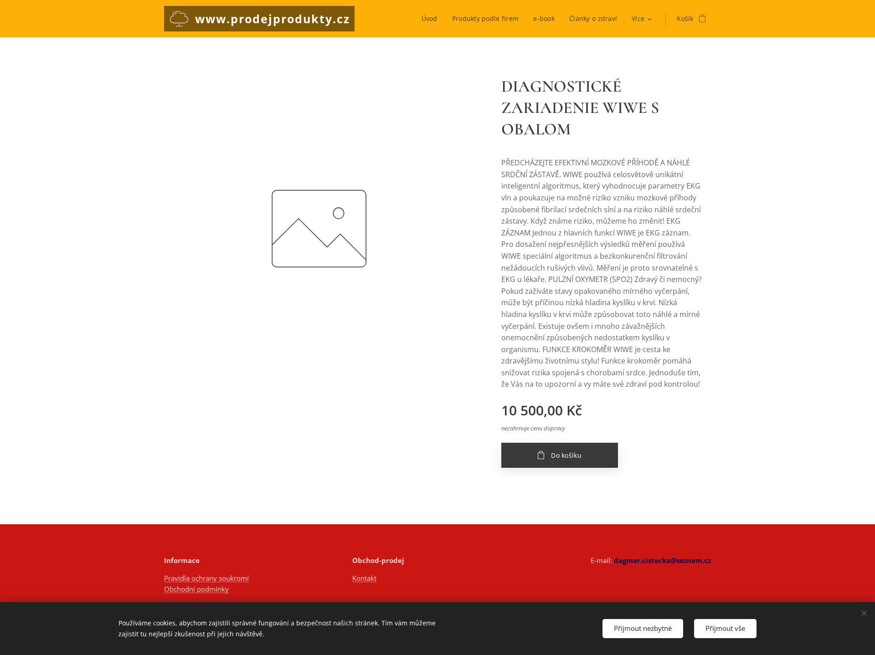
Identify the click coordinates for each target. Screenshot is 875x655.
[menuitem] (432, 18)
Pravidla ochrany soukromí (206, 578)
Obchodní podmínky (196, 589)
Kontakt (364, 578)
